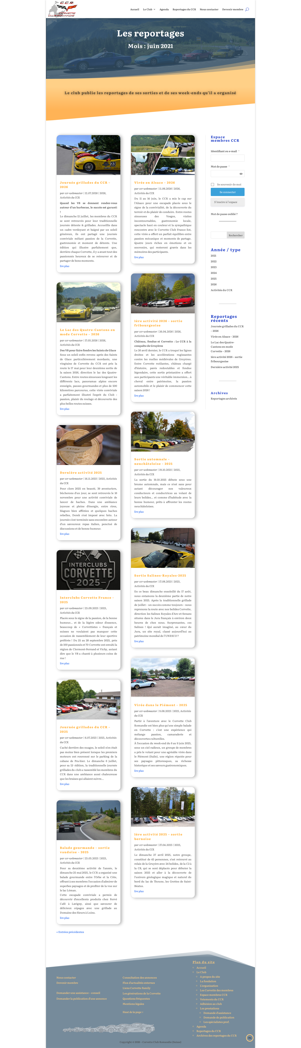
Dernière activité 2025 (81, 472)
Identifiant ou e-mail (225, 151)
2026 (102, 193)
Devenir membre (232, 9)
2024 (214, 273)
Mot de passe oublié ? (224, 214)
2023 (214, 267)
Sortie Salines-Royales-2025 (160, 575)
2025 (102, 478)
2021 (213, 255)
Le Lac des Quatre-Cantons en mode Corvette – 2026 (87, 331)
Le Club (147, 9)
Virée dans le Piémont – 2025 (160, 705)
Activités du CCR (70, 197)
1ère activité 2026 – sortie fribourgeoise (158, 323)
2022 (214, 261)
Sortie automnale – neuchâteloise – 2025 (153, 461)
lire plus (64, 266)
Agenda (164, 9)
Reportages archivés (224, 398)
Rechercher (236, 235)
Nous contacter (209, 9)
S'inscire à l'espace (225, 202)
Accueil (134, 9)
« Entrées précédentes (70, 932)
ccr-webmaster (74, 193)
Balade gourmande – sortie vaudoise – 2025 (85, 849)
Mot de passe (220, 166)
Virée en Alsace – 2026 (154, 182)
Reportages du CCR (184, 9)
